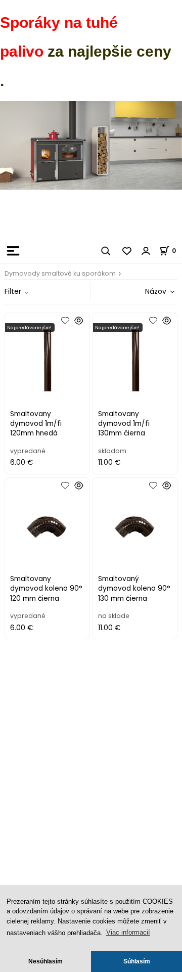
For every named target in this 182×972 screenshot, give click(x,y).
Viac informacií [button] (128, 932)
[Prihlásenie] (146, 251)
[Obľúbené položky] (127, 251)
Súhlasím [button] (136, 961)
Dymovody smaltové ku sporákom (60, 273)
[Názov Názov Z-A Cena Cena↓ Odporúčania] (145, 291)
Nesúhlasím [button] (45, 961)
